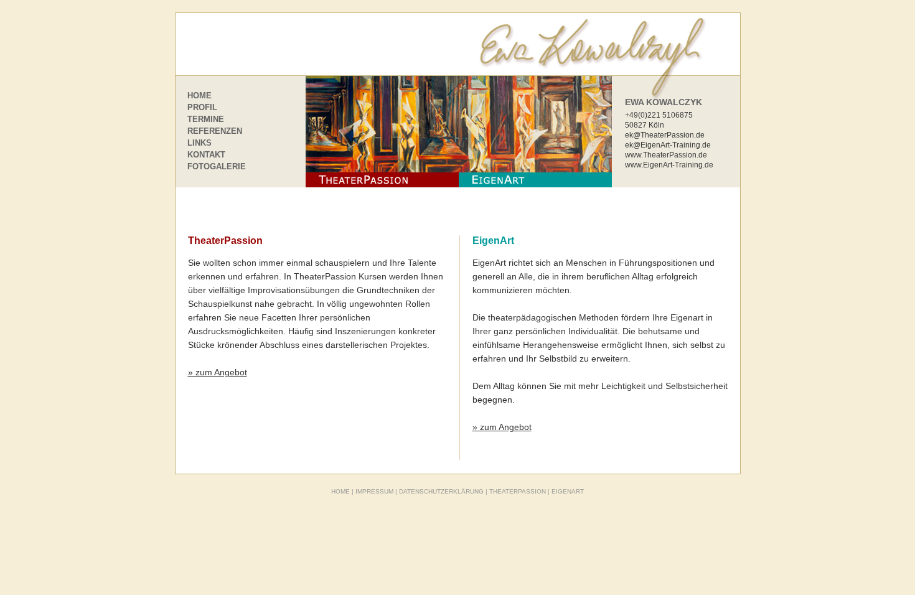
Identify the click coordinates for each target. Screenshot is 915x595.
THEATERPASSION (517, 491)
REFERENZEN (214, 131)
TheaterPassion (225, 240)
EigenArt (493, 240)
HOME (199, 95)
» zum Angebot (217, 372)
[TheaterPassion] (382, 131)
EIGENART (567, 491)
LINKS (199, 143)
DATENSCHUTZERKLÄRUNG (441, 491)
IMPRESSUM (374, 491)
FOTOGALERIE (216, 166)
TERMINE (205, 119)
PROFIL (202, 107)
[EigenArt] (535, 131)
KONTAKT (206, 154)
